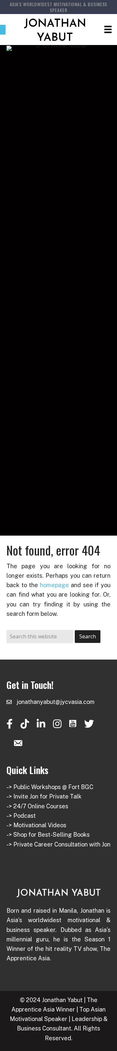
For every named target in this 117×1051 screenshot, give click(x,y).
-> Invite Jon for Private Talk (44, 796)
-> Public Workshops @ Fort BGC (49, 787)
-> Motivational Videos (36, 825)
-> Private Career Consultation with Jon (58, 844)
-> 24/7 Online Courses (37, 806)
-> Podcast (21, 815)
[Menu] (107, 29)
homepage (54, 585)
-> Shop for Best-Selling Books (48, 834)
